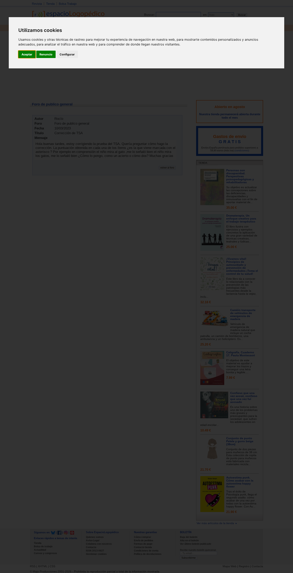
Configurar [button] (67, 54)
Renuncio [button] (45, 54)
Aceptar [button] (27, 54)
